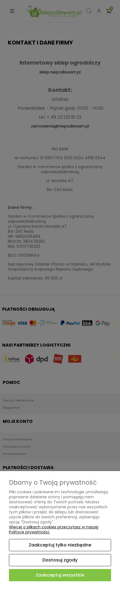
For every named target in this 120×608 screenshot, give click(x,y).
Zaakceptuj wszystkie (60, 575)
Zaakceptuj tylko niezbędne (60, 545)
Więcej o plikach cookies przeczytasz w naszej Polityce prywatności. (53, 529)
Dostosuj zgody (60, 560)
